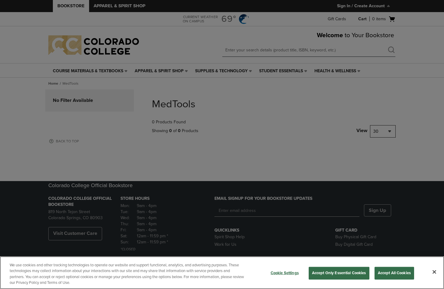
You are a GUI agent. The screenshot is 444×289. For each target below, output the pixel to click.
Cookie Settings (285, 273)
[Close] (434, 271)
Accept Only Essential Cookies (339, 273)
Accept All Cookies (394, 273)
